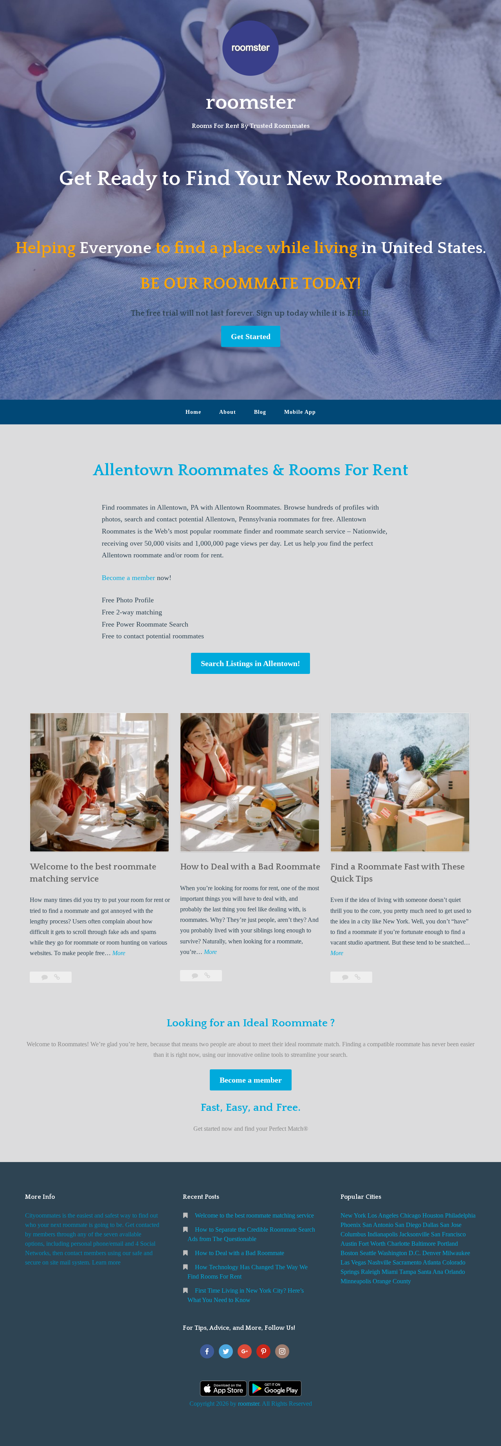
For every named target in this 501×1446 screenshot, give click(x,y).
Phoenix (351, 1224)
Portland (447, 1243)
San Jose (450, 1224)
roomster (250, 102)
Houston (432, 1215)
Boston (349, 1253)
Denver (431, 1253)
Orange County (392, 1281)
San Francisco (448, 1234)
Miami (390, 1271)
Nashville (379, 1262)
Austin (349, 1243)
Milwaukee (456, 1253)
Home (193, 412)
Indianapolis (383, 1234)
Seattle (368, 1253)
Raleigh (370, 1271)
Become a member (128, 578)
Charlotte (398, 1243)
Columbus (353, 1234)
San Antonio (377, 1224)
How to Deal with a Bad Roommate (250, 867)
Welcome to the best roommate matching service (254, 1215)
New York (353, 1215)
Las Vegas (353, 1262)
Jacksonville (414, 1234)
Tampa (407, 1271)
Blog (260, 412)
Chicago (410, 1215)
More (118, 953)
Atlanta (432, 1262)
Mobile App (300, 412)
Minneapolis (356, 1281)
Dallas (430, 1224)
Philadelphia (460, 1215)
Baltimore (423, 1243)
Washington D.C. (399, 1253)
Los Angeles (383, 1215)
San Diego (408, 1224)
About (227, 412)
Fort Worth (372, 1243)
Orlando (455, 1271)
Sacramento (407, 1262)
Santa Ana (430, 1271)
